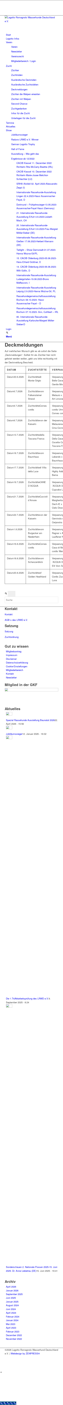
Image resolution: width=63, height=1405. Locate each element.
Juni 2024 (11, 1309)
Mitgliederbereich (14, 670)
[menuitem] (32, 35)
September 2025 (14, 1294)
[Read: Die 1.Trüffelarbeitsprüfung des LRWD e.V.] (9, 738)
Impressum (11, 655)
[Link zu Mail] (7, 9)
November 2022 (14, 1338)
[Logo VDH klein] (31, 21)
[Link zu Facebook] (7, 2)
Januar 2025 (12, 1301)
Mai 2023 (10, 1324)
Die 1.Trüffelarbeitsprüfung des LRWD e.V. (27, 998)
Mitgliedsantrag (13, 651)
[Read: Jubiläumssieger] (9, 728)
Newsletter (11, 677)
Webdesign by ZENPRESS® (25, 1353)
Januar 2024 (12, 1320)
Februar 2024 (12, 1316)
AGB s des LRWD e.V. (16, 620)
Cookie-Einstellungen (16, 666)
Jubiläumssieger (14, 733)
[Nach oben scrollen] (1, 1372)
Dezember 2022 (14, 1335)
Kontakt (9, 614)
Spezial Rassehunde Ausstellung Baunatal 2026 (30, 720)
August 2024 (12, 1305)
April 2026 (11, 1286)
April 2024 (11, 1312)
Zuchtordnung (12, 637)
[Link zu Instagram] (7, 5)
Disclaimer (11, 658)
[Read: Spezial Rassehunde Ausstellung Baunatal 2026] (9, 714)
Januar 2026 (12, 1290)
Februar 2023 (12, 1331)
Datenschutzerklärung (17, 662)
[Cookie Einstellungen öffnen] (26, 1399)
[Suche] (7, 332)
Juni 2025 (11, 1297)
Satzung (9, 631)
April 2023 (11, 1327)
